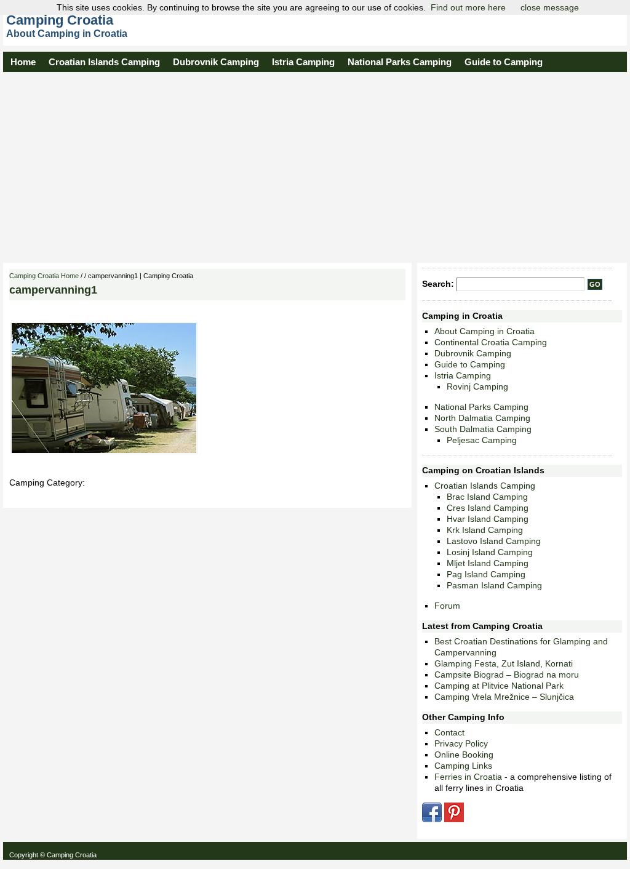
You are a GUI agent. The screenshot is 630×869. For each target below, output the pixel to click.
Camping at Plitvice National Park (499, 686)
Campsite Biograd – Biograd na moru (506, 674)
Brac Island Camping (487, 497)
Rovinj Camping (477, 386)
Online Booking (463, 754)
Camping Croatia (59, 20)
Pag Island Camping (486, 574)
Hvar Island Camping (487, 519)
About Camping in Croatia (484, 331)
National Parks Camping (400, 62)
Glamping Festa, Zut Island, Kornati (503, 663)
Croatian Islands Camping (104, 62)
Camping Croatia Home (44, 275)
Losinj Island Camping (490, 552)
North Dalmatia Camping (482, 418)
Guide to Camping (504, 62)
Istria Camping (303, 62)
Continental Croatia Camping (490, 342)
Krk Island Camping (485, 530)
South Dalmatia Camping (483, 429)
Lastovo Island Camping (494, 541)
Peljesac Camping (482, 440)
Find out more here (468, 7)
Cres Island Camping (487, 508)
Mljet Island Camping (487, 563)
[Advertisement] (315, 164)
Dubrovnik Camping (216, 62)
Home (23, 62)
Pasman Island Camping (494, 585)
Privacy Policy (461, 743)
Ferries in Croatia (468, 777)
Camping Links (463, 766)
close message (549, 7)
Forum (447, 606)
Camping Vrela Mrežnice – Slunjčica (504, 697)
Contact (449, 732)
